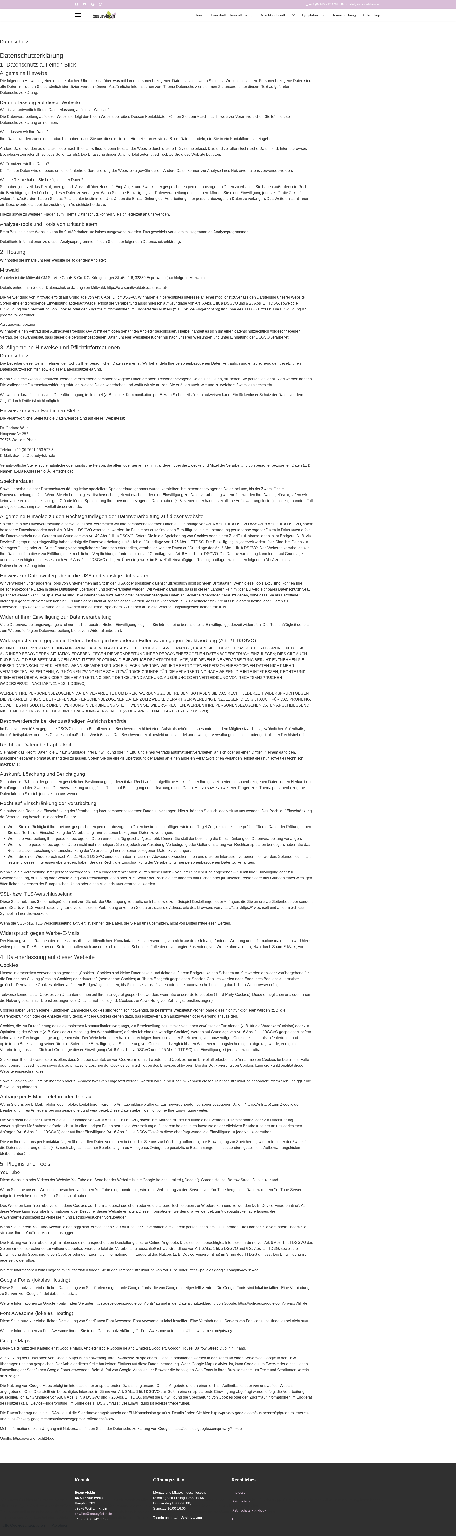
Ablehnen (60, 1525)
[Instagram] (92, 4)
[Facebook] (76, 4)
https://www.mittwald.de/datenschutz (137, 288)
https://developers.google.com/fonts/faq (127, 1303)
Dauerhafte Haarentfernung (231, 15)
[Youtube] (85, 4)
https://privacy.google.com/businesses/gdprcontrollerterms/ (260, 1413)
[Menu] (78, 15)
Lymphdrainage (313, 15)
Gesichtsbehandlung (275, 15)
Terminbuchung (344, 15)
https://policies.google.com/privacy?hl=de (224, 1270)
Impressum (240, 1492)
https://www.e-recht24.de (33, 1438)
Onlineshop (371, 15)
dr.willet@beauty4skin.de (362, 4)
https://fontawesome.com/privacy (204, 1331)
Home (199, 15)
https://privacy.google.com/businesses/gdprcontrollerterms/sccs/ (60, 1419)
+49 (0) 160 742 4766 (323, 4)
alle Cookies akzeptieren (24, 1525)
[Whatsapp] (100, 4)
